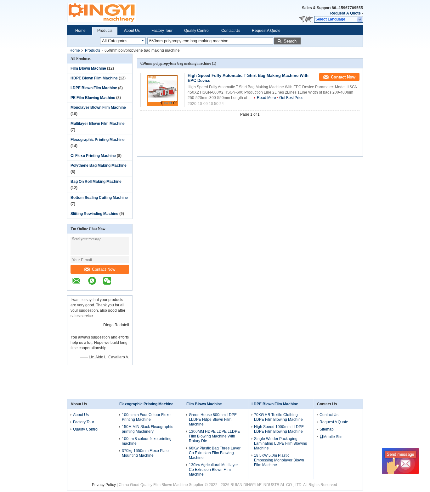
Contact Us (230, 30)
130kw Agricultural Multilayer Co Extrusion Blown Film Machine (213, 470)
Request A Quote (345, 13)
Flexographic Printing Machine (98, 139)
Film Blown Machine (88, 68)
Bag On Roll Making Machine (96, 181)
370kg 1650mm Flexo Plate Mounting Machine (145, 453)
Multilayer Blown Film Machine (98, 123)
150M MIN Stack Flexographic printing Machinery (147, 429)
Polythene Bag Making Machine (99, 165)
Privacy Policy (104, 485)
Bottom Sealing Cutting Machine (99, 197)
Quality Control (197, 30)
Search (290, 41)
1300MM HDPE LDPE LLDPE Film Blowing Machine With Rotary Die (214, 436)
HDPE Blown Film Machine (94, 78)
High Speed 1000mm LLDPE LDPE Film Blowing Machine (279, 429)
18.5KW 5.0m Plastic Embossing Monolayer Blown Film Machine (279, 460)
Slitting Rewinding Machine (94, 213)
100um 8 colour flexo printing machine (147, 441)
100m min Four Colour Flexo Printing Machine (146, 417)
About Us (132, 30)
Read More (266, 98)
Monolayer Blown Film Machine (98, 107)
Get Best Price (291, 98)
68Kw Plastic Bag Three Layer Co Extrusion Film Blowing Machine (214, 453)
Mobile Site (332, 437)
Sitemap (327, 429)
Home (80, 30)
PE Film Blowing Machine (93, 98)
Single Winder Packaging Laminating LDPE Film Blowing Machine (280, 443)
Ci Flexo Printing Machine (93, 155)
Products (104, 30)
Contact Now (103, 269)
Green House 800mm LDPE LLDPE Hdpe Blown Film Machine (213, 419)
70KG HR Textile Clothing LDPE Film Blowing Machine (278, 417)
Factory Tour (162, 30)
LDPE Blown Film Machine (94, 88)
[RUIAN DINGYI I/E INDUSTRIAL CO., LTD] (79, 284)
